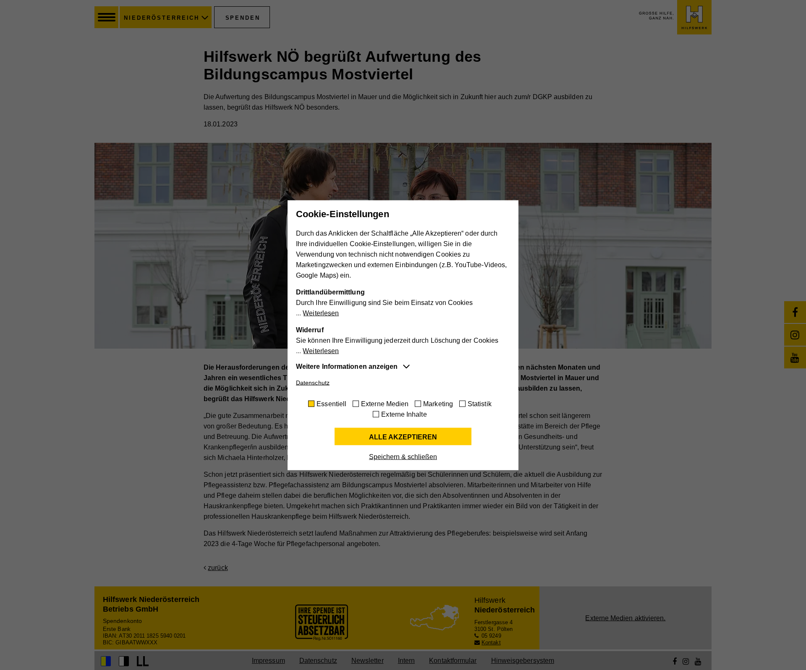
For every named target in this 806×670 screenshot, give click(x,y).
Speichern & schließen (403, 456)
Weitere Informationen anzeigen (347, 366)
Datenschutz (313, 382)
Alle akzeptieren (403, 436)
